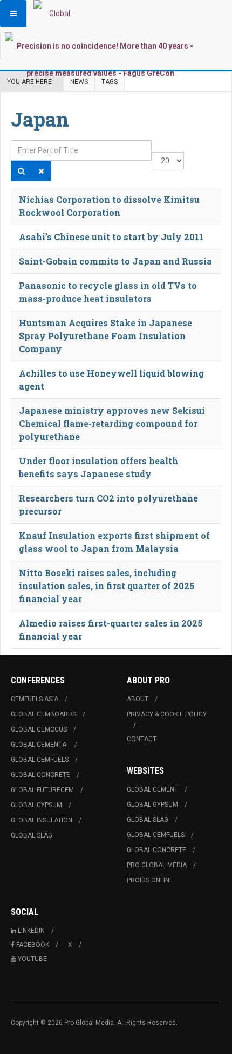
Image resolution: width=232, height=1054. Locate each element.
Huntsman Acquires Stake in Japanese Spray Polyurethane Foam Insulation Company (105, 335)
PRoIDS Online (150, 880)
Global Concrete (40, 775)
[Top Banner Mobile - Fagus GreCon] (100, 59)
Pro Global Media (157, 865)
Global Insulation (41, 820)
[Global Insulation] (55, 13)
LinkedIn (31, 930)
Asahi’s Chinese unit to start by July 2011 (111, 236)
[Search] (21, 171)
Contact (141, 739)
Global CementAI (39, 744)
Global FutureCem (42, 790)
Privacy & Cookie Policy (167, 714)
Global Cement (152, 789)
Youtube (32, 959)
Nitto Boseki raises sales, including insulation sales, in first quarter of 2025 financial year (106, 585)
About (137, 699)
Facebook (32, 944)
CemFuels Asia (34, 699)
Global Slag (31, 835)
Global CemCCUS (39, 729)
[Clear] (41, 171)
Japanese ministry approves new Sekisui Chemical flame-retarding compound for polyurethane (112, 423)
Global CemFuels (40, 759)
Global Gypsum (36, 805)
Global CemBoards (43, 714)
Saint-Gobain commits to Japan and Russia (115, 261)
